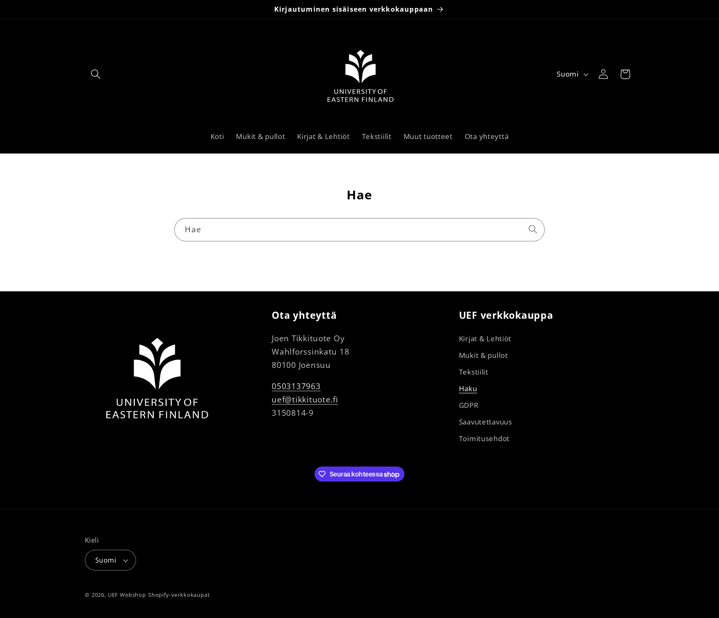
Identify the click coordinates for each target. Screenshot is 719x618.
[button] (96, 74)
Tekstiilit (473, 372)
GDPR (469, 405)
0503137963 (296, 386)
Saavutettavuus (485, 422)
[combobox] (359, 229)
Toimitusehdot (484, 438)
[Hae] (533, 229)
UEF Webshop (127, 594)
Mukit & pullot (483, 355)
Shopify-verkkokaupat (179, 594)
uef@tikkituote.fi (305, 399)
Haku (468, 388)
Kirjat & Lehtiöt (485, 338)
